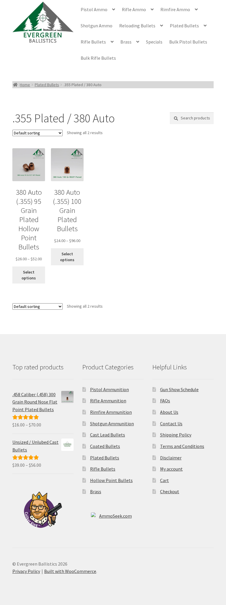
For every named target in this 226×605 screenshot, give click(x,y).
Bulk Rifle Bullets (98, 58)
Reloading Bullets (137, 26)
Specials (154, 42)
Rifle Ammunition (108, 401)
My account (171, 469)
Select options (28, 275)
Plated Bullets (184, 26)
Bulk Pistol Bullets (188, 42)
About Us (169, 412)
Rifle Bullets (93, 42)
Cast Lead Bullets (107, 435)
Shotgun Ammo (96, 26)
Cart (164, 480)
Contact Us (171, 423)
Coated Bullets (105, 446)
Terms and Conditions (182, 446)
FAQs (165, 401)
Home (25, 84)
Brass (126, 42)
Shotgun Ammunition (112, 423)
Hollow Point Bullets (111, 480)
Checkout (169, 491)
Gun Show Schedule (179, 389)
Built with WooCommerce (70, 571)
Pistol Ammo (94, 9)
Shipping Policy (175, 435)
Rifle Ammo (134, 9)
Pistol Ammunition (109, 389)
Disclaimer (171, 458)
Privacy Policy (26, 571)
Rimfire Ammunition (111, 412)
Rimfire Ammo (175, 9)
